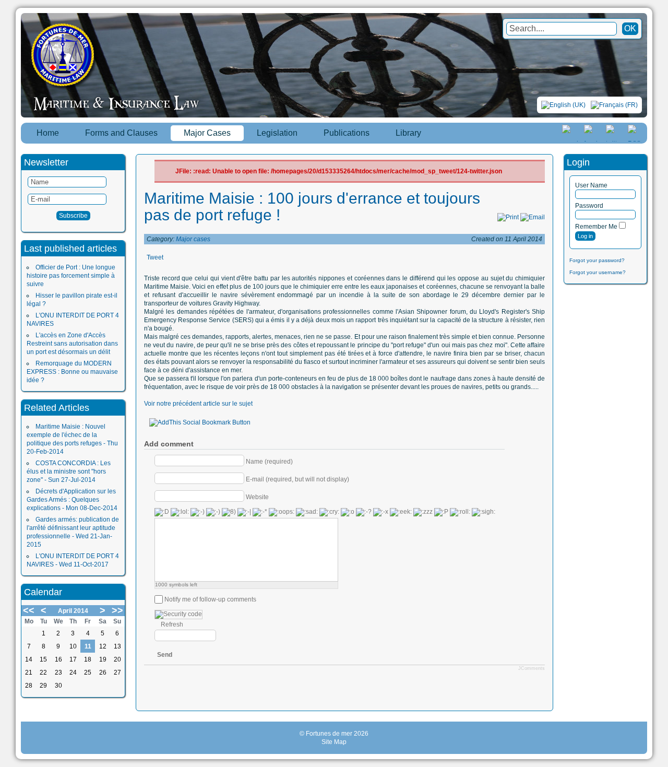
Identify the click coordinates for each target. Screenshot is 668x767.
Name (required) (269, 461)
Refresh (172, 624)
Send (164, 654)
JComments (531, 668)
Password (589, 205)
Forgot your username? (597, 272)
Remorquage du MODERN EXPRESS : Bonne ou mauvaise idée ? (72, 372)
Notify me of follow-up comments (210, 599)
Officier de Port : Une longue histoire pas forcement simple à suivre (71, 276)
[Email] (532, 217)
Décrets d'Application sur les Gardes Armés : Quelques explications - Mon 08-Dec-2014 (72, 500)
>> (117, 610)
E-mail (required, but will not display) (297, 478)
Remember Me (596, 226)
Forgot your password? (597, 260)
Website (257, 496)
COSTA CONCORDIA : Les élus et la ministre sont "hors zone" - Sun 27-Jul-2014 (69, 471)
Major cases (193, 239)
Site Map (334, 742)
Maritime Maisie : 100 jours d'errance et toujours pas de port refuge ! (312, 206)
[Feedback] (661, 371)
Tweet (155, 257)
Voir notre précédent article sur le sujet (198, 403)
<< (28, 610)
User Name (591, 185)
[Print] (508, 217)
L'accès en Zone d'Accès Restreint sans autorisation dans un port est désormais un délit (72, 344)
